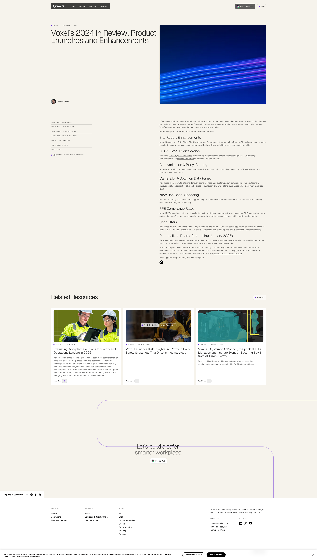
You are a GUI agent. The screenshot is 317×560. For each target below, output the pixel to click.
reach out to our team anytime (228, 253)
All (120, 513)
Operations (56, 517)
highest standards (185, 158)
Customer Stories (127, 520)
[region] (158, 555)
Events (122, 524)
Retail (87, 513)
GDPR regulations (248, 169)
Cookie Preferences (194, 555)
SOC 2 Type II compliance (180, 155)
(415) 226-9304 (218, 530)
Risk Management (59, 520)
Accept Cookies (216, 555)
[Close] (313, 554)
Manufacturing (92, 520)
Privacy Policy (125, 527)
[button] (82, 6)
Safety (54, 513)
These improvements (250, 142)
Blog (121, 517)
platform (170, 127)
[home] (58, 6)
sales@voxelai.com (219, 523)
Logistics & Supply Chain (96, 517)
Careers (122, 534)
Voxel (189, 121)
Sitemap (123, 530)
